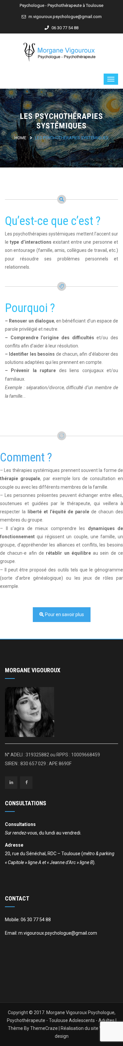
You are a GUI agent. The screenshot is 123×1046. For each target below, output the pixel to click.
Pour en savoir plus (64, 614)
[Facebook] (26, 782)
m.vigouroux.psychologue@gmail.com (65, 16)
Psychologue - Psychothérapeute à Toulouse (61, 5)
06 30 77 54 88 (64, 27)
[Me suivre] (11, 782)
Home (20, 137)
